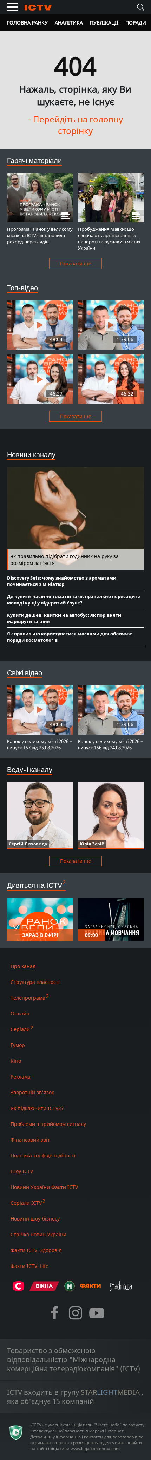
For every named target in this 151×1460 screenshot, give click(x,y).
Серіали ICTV (26, 1202)
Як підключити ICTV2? (37, 1108)
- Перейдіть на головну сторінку (75, 124)
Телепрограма (28, 997)
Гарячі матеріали (34, 160)
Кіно (16, 1060)
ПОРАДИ (135, 22)
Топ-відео (22, 287)
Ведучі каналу (29, 769)
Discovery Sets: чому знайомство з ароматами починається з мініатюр (61, 581)
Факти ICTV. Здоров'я (36, 1250)
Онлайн (20, 1013)
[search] (140, 7)
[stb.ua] (18, 1289)
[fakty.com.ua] (90, 1289)
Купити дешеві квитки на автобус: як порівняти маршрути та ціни (64, 618)
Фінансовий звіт (30, 1139)
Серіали (20, 1029)
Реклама (21, 1076)
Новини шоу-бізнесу (35, 1218)
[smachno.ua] (121, 1289)
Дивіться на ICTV (34, 885)
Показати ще (75, 263)
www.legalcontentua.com (95, 1449)
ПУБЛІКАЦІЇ (104, 22)
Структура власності (35, 982)
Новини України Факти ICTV (44, 1187)
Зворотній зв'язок (32, 1092)
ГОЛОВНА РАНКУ (27, 22)
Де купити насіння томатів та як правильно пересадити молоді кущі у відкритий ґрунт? (73, 599)
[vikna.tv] (44, 1289)
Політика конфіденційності (43, 1155)
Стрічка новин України (38, 1234)
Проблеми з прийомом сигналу (48, 1124)
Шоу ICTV (22, 1171)
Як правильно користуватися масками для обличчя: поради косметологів (69, 636)
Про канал (23, 966)
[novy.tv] (69, 1289)
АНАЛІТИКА (69, 22)
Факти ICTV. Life (29, 1266)
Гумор (18, 1045)
